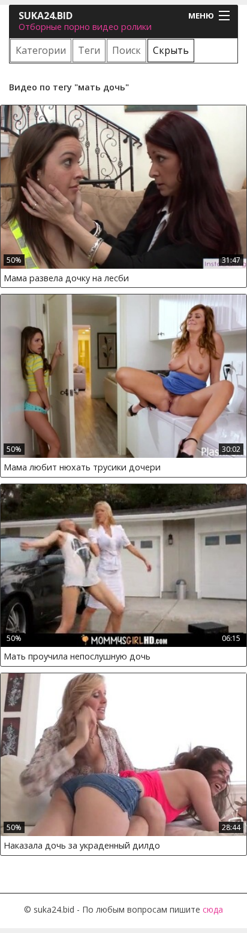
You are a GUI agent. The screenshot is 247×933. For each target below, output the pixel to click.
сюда (213, 909)
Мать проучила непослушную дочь (77, 656)
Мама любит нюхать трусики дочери (82, 467)
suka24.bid (46, 15)
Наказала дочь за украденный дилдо (82, 845)
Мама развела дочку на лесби (66, 278)
